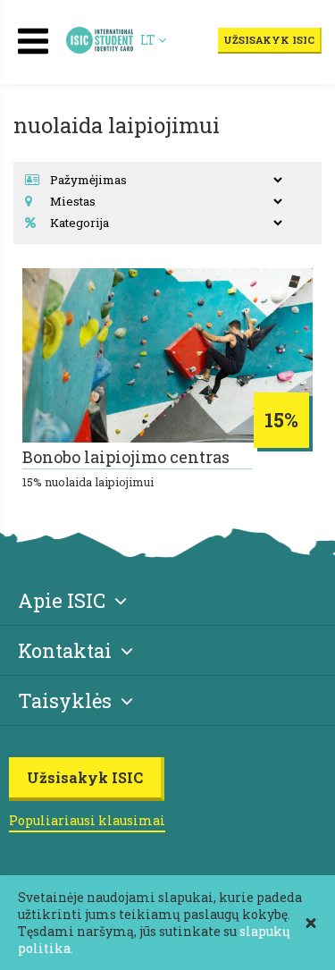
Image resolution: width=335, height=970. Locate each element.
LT (149, 39)
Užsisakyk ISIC (268, 39)
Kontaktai (65, 650)
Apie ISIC (61, 600)
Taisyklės (65, 700)
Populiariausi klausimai (87, 820)
